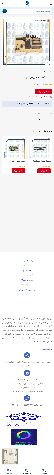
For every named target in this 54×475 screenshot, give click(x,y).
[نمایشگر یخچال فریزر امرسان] (40, 148)
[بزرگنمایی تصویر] (47, 62)
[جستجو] (4, 11)
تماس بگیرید (43, 91)
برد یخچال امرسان (40, 119)
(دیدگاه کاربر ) (36, 84)
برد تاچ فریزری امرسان (18, 161)
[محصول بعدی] (44, 71)
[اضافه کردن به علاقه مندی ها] (32, 141)
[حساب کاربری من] (3, 3)
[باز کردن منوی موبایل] (50, 3)
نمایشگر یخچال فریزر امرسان (41, 161)
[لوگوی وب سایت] (27, 3)
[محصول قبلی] (50, 71)
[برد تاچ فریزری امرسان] (14, 148)
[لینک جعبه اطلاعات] (27, 263)
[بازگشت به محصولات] (47, 71)
